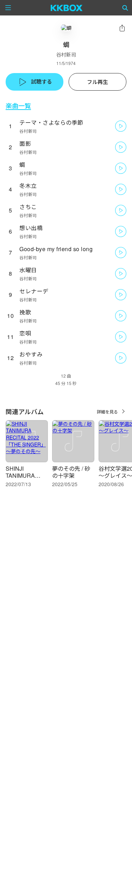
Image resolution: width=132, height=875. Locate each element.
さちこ (28, 207)
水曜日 (28, 270)
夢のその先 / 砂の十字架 (71, 471)
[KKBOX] (67, 7)
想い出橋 (31, 228)
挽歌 (25, 312)
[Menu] (8, 8)
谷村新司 (66, 54)
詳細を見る (107, 411)
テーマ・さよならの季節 (51, 122)
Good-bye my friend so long (56, 249)
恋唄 (25, 333)
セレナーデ (34, 291)
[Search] (125, 8)
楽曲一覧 (18, 105)
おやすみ (31, 354)
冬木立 (28, 186)
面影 (25, 143)
